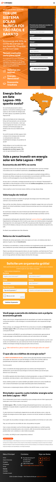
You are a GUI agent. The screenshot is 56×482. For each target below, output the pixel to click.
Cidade (5, 280)
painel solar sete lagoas (33, 444)
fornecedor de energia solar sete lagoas (17, 444)
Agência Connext (42, 476)
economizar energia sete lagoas (36, 440)
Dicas (4, 466)
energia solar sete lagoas (7, 444)
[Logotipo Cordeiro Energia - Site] (6, 3)
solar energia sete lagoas (15, 446)
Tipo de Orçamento (9, 287)
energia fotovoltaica (16, 442)
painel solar (27, 444)
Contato (5, 471)
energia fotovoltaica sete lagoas (26, 442)
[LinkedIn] (40, 462)
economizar (22, 440)
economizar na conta (46, 440)
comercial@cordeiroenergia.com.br (33, 465)
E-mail (31, 273)
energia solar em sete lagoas (47, 442)
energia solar (40, 442)
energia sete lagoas (35, 442)
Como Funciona (7, 460)
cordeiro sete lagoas (16, 440)
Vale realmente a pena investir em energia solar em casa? (27, 348)
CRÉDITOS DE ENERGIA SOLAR (14, 357)
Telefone (32, 280)
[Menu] (54, 3)
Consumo (32, 287)
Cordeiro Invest (7, 473)
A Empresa (6, 464)
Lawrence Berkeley (37, 219)
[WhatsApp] (48, 458)
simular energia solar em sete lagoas (43, 444)
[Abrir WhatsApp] (52, 478)
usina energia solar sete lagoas (25, 446)
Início (4, 458)
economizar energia (27, 440)
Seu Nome (6, 273)
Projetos (5, 462)
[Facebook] (40, 458)
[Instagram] (44, 458)
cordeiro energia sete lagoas (7, 440)
